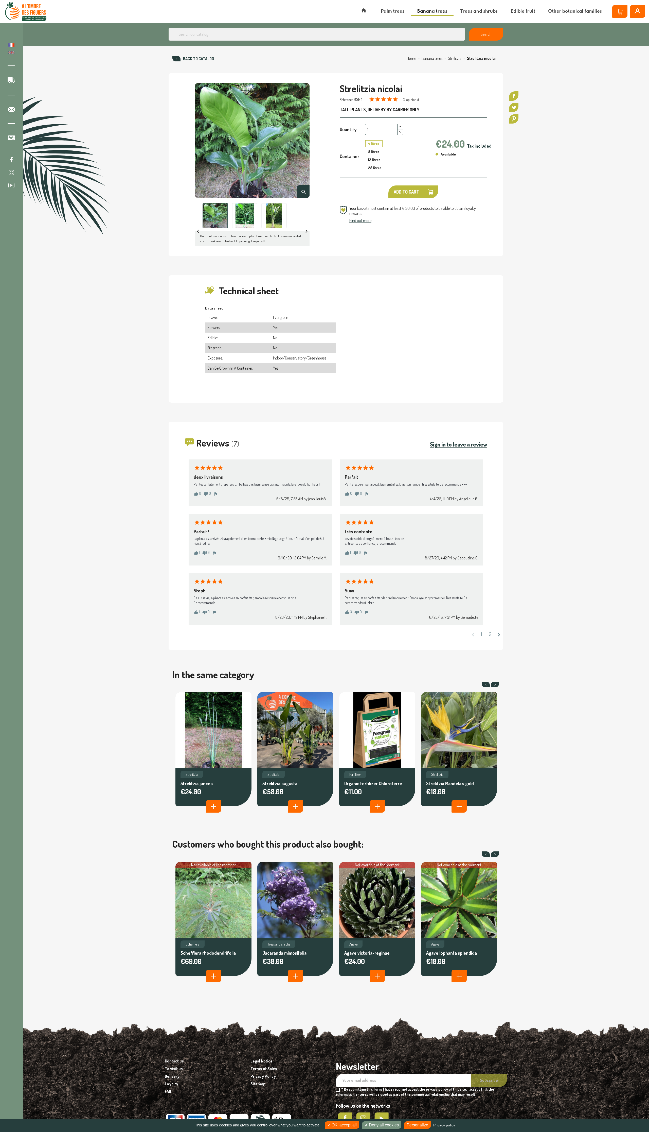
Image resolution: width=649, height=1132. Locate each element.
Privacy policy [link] (444, 1125)
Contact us (174, 1061)
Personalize (417, 1125)
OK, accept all (344, 1125)
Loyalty (171, 1083)
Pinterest (513, 119)
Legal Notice (261, 1061)
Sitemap (257, 1083)
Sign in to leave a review (458, 444)
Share (513, 96)
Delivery (172, 1076)
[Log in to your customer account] (637, 11)
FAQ (168, 1091)
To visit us (174, 1068)
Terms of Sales (263, 1068)
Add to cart (406, 192)
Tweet (513, 107)
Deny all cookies (383, 1125)
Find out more (360, 220)
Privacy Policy (263, 1076)
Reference (346, 99)
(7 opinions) (411, 99)
